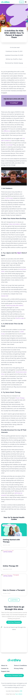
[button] (25, 2)
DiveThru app (20, 318)
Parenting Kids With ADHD (14, 305)
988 (21, 691)
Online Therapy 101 (10, 566)
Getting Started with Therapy (11, 541)
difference (7, 131)
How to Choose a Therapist (14, 590)
